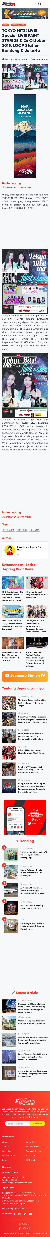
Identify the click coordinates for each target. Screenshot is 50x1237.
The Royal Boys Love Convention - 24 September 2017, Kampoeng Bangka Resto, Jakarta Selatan (36, 626)
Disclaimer (30, 1155)
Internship (30, 1142)
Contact (5, 1146)
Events (5, 25)
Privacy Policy (32, 1146)
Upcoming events (18, 25)
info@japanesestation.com (20, 1182)
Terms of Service (33, 1151)
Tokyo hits (22, 530)
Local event (8, 530)
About (5, 1142)
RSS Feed (30, 1160)
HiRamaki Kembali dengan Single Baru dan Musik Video (37, 595)
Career (5, 1160)
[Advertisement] (25, 480)
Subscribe (37, 1124)
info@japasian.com (16, 1208)
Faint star (34, 530)
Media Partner (8, 1155)
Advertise (6, 1151)
